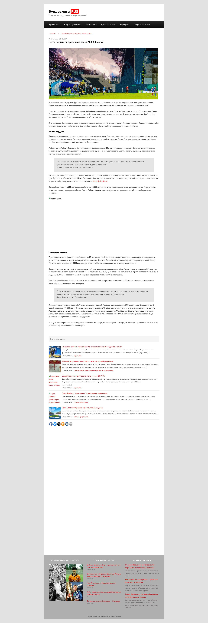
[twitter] (145, 10)
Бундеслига (63, 11)
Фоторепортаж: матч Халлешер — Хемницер (103, 601)
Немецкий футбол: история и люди (100, 370)
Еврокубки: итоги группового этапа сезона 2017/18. (83, 376)
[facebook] (150, 10)
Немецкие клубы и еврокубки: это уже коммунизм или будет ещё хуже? (92, 347)
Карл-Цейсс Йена (100, 181)
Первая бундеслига (81, 370)
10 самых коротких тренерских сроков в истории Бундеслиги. (87, 361)
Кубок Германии (108, 24)
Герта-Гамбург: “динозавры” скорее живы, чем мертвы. (85, 393)
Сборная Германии (142, 24)
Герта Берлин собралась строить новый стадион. (82, 408)
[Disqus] (104, 462)
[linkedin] (158, 10)
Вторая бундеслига (72, 24)
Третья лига (91, 24)
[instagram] (154, 10)
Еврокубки (124, 24)
